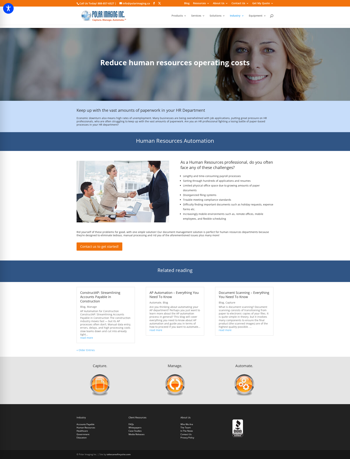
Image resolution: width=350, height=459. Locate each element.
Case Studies (135, 430)
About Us (218, 3)
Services (196, 15)
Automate (155, 302)
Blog (187, 3)
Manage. (175, 365)
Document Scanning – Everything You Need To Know (244, 294)
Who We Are (186, 424)
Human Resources (86, 427)
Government (83, 434)
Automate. (244, 365)
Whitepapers (135, 427)
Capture (230, 302)
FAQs (131, 424)
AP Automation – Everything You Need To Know (174, 294)
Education (82, 437)
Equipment (255, 15)
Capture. (100, 365)
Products (177, 15)
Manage (92, 306)
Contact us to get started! (99, 246)
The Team (185, 427)
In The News (186, 430)
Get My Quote (261, 3)
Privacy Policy (187, 437)
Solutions (215, 15)
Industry (235, 15)
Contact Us (238, 3)
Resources (199, 3)
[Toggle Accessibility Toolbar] (8, 8)
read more (86, 337)
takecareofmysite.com (119, 454)
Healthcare (82, 430)
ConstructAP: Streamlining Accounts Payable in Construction (100, 296)
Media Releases (137, 434)
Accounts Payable (85, 424)
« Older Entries (86, 350)
